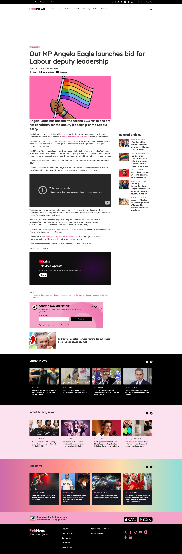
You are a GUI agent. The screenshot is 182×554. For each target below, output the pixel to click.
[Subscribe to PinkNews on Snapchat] (125, 537)
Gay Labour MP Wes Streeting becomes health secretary (140, 175)
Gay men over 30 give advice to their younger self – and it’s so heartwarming (44, 392)
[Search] (151, 9)
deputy (56, 295)
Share (35, 72)
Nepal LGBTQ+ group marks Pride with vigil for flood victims (75, 391)
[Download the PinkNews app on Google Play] (146, 519)
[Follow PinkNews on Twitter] (125, 532)
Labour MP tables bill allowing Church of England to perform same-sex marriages (140, 205)
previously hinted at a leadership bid (58, 141)
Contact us (66, 538)
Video (95, 9)
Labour (88, 295)
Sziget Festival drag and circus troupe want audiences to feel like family (43, 497)
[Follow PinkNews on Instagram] (145, 532)
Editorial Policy (68, 533)
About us (65, 529)
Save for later (48, 72)
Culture (67, 9)
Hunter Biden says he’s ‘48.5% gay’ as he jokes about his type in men (137, 392)
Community (34, 47)
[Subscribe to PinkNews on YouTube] (140, 532)
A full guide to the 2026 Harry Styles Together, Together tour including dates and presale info (106, 444)
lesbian (105, 295)
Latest (52, 9)
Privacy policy (97, 533)
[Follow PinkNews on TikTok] (135, 532)
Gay (70, 295)
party (35, 297)
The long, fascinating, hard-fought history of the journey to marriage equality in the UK (140, 188)
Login (140, 2)
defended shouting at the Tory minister (60, 236)
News (60, 9)
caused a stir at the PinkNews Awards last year (62, 229)
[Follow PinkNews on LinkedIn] (131, 2)
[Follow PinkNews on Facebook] (130, 532)
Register (149, 2)
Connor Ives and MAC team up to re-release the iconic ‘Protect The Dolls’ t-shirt (44, 444)
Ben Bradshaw (46, 295)
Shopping (86, 9)
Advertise (43, 2)
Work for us (67, 547)
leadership (97, 295)
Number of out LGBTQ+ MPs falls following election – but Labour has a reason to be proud (140, 161)
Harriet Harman (79, 295)
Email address (47, 315)
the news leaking (85, 220)
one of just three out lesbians (74, 136)
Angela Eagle (34, 295)
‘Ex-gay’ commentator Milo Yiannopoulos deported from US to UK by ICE (106, 392)
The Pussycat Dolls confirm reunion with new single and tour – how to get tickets (73, 444)
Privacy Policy (66, 325)
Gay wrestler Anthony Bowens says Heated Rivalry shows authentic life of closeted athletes (74, 498)
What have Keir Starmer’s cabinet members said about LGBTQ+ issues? (140, 146)
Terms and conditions (100, 529)
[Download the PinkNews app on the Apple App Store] (130, 519)
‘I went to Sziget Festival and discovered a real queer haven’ (106, 496)
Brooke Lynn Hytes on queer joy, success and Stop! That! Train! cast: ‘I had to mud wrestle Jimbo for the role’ (137, 498)
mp (30, 297)
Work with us (56, 2)
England (64, 295)
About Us (32, 2)
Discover (104, 9)
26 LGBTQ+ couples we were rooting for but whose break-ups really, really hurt (84, 340)
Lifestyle (77, 9)
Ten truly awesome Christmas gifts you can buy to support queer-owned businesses (136, 444)
